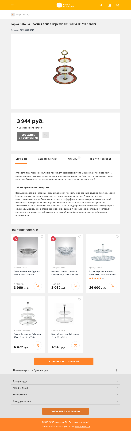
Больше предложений (64, 361)
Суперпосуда (20, 381)
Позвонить (65, 411)
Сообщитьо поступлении (28, 136)
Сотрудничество (22, 401)
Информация (20, 394)
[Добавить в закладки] (42, 237)
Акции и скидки (21, 387)
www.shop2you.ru (82, 426)
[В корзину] (38, 286)
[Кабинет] (110, 5)
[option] (65, 69)
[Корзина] (117, 5)
